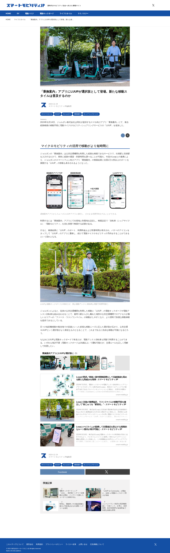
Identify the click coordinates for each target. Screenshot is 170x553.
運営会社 (29, 544)
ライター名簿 (71, 544)
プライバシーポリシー (54, 544)
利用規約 (39, 544)
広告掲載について (97, 544)
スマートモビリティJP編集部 (60, 106)
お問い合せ (83, 544)
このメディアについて (15, 544)
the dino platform (16, 551)
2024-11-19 (53, 104)
